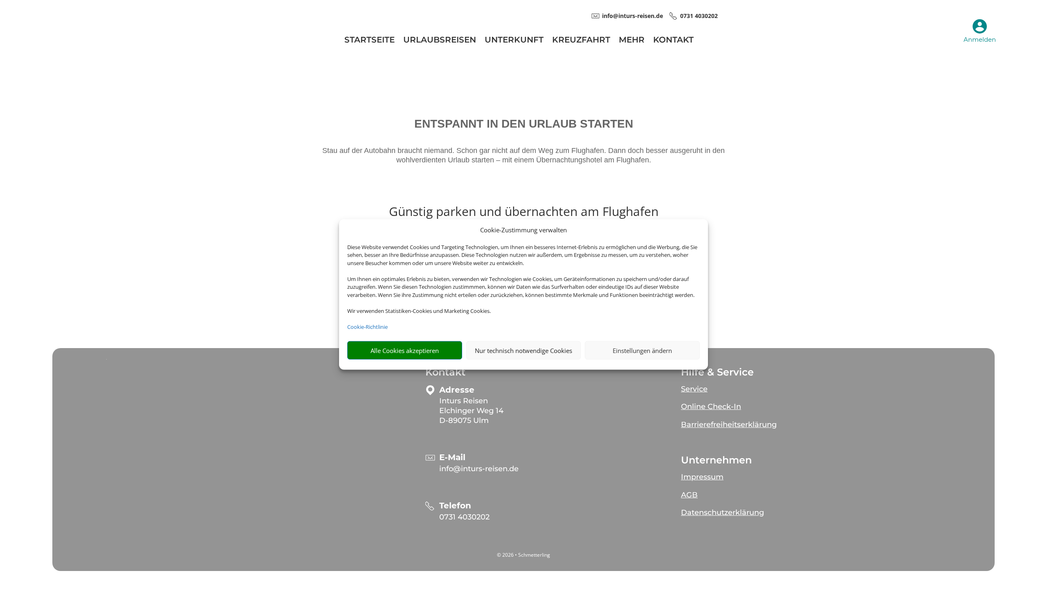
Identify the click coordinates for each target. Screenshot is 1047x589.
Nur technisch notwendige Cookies (523, 350)
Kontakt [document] (445, 372)
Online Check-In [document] (711, 406)
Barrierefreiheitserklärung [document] (729, 424)
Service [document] (694, 388)
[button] (775, 385)
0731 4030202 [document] (699, 16)
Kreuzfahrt (581, 41)
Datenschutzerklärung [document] (722, 512)
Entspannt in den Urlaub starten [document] (523, 124)
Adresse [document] (456, 390)
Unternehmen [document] (716, 460)
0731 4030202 (464, 517)
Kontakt (673, 41)
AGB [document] (689, 494)
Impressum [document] (702, 476)
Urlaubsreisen (439, 41)
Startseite (369, 41)
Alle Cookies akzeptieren (405, 350)
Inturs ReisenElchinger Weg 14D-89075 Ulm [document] (471, 410)
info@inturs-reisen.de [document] (632, 16)
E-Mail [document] (452, 457)
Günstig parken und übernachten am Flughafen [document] (523, 212)
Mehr (632, 41)
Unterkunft (514, 41)
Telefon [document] (455, 505)
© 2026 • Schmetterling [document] (523, 554)
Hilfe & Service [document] (717, 372)
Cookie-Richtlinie (367, 326)
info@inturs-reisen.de (479, 468)
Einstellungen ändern (642, 350)
